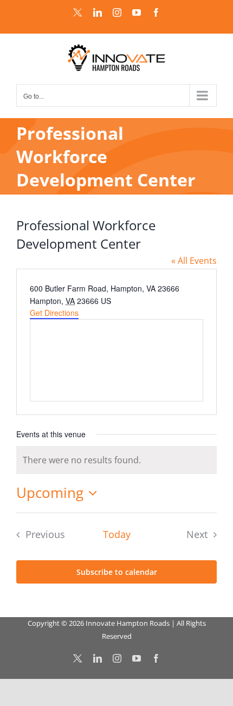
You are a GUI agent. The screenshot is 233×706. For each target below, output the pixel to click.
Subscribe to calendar (116, 572)
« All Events (194, 261)
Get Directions (54, 312)
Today (117, 534)
